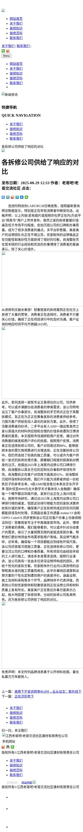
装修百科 (16, 33)
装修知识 (16, 28)
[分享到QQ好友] (8, 747)
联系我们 (16, 38)
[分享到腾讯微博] (17, 197)
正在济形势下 (24, 696)
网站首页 (16, 18)
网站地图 (27, 782)
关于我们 (16, 23)
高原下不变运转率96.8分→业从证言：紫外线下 (48, 691)
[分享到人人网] (22, 197)
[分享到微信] (3, 51)
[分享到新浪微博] (8, 51)
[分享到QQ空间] (8, 197)
